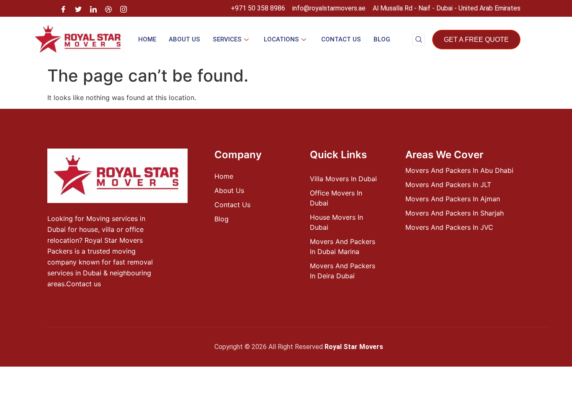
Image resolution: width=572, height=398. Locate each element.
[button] (418, 39)
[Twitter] (78, 8)
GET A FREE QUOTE (476, 39)
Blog (382, 39)
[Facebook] (63, 8)
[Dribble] (108, 8)
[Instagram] (123, 8)
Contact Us (341, 39)
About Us (184, 39)
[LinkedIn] (93, 8)
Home (147, 39)
